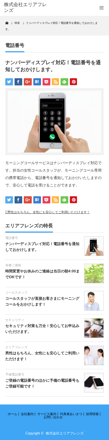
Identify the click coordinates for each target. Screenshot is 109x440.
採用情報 (92, 414)
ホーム (12, 414)
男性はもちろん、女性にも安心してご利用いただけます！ (48, 212)
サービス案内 (46, 414)
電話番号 (14, 45)
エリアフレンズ (16, 347)
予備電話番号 (14, 374)
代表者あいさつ (71, 414)
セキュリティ (14, 320)
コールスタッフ (16, 292)
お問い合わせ (53, 417)
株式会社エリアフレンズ (65, 433)
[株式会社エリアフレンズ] (26, 7)
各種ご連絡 (13, 265)
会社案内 (27, 414)
